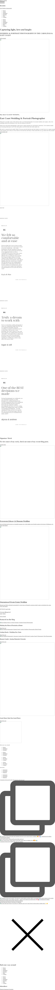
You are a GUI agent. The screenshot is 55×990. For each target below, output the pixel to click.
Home (4, 10)
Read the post (3, 628)
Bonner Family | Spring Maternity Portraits (13, 639)
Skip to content (3, 0)
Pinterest (5, 772)
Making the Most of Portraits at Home (11, 625)
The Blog (5, 758)
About (4, 12)
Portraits (5, 14)
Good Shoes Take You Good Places (10, 718)
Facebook (5, 771)
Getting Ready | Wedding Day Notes (10, 632)
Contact (4, 17)
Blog (4, 16)
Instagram (5, 770)
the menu (2, 5)
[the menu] (2, 2)
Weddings (5, 13)
